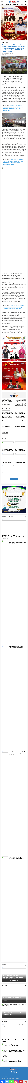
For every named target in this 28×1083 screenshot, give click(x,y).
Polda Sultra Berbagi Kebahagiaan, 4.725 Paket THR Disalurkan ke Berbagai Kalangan (7, 402)
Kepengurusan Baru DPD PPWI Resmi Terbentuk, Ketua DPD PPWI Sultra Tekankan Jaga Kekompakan (20, 421)
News (3, 54)
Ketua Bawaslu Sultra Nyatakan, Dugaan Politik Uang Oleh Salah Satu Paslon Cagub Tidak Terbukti (14, 976)
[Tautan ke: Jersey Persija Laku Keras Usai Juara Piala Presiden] (5, 1045)
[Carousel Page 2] (12, 980)
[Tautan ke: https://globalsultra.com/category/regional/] (25, 1022)
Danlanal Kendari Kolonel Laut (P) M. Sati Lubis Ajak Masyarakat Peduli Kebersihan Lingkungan (6, 421)
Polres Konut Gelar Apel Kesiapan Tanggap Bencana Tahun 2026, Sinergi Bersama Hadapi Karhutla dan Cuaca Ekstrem (7, 425)
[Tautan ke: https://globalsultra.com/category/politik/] (25, 965)
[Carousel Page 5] (17, 980)
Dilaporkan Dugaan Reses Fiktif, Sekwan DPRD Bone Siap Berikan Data (17, 752)
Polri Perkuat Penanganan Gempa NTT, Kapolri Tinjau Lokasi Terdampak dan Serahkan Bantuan (20, 425)
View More (14, 479)
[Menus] (2, 1)
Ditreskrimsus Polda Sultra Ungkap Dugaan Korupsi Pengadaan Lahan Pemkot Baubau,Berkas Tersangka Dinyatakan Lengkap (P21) (7, 413)
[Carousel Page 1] (10, 980)
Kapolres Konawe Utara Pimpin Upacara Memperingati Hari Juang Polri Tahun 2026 (20, 413)
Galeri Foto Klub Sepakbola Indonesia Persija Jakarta (16, 1061)
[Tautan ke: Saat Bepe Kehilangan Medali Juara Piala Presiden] (14, 1031)
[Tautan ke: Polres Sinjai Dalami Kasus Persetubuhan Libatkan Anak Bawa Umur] (14, 526)
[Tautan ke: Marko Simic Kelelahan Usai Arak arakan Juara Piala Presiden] (5, 1053)
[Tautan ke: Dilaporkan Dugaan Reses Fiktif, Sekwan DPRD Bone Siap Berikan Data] (5, 803)
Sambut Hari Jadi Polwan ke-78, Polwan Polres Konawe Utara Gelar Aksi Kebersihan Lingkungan (7, 417)
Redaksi (15, 1077)
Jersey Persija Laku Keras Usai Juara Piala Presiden (16, 1045)
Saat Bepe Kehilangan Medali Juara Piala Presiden (14, 1040)
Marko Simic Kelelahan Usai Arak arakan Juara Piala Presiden (17, 1051)
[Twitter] (14, 396)
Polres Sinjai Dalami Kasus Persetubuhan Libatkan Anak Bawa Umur (14, 536)
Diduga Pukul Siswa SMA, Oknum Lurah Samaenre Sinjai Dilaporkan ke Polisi (17, 541)
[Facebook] (11, 396)
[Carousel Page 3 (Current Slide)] (14, 980)
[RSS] (16, 396)
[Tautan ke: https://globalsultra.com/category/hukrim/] (25, 517)
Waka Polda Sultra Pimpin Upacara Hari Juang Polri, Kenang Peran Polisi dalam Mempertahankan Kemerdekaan (20, 417)
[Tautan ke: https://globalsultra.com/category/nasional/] (25, 986)
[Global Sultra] (14, 1)
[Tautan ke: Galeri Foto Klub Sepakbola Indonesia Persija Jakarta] (5, 1062)
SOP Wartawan (15, 1078)
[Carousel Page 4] (15, 980)
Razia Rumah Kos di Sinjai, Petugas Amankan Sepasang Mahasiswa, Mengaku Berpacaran (17, 858)
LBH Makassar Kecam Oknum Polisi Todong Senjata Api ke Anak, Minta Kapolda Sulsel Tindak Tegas (16, 647)
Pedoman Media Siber (6, 1078)
